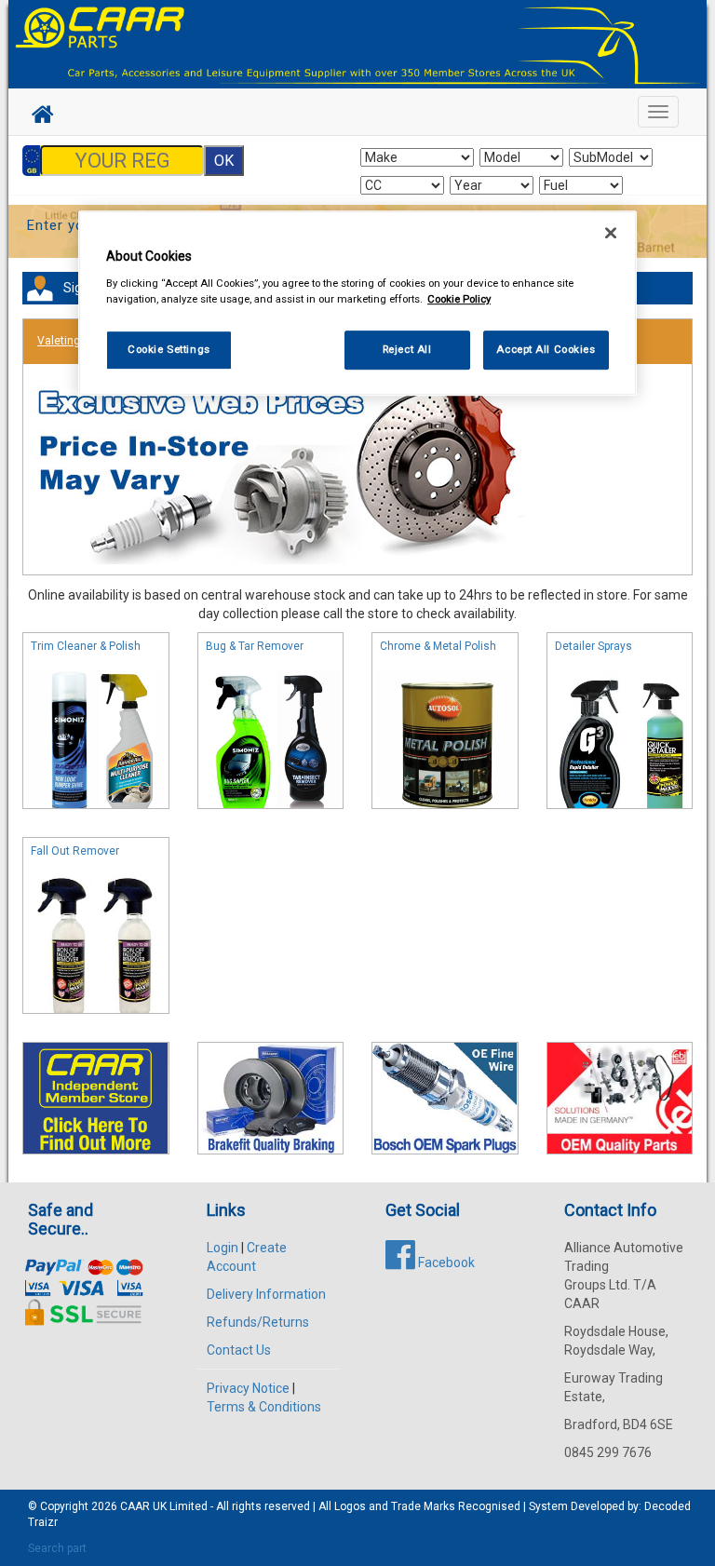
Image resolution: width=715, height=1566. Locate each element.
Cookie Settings (169, 349)
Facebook (445, 1262)
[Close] (610, 232)
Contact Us (239, 1350)
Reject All (407, 349)
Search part (57, 1548)
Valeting (58, 340)
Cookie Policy (459, 298)
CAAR (135, 1506)
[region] (357, 303)
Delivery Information (266, 1294)
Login (222, 1247)
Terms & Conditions (264, 1406)
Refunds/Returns (258, 1322)
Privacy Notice (248, 1388)
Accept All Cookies (545, 349)
